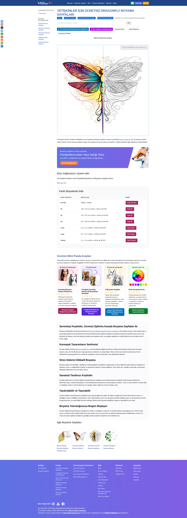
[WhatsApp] (2, 33)
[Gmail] (2, 24)
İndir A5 (129, 209)
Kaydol (146, 3)
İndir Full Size (131, 202)
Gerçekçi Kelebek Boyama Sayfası (78, 447)
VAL (89, 3)
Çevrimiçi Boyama (78, 468)
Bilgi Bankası (137, 468)
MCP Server (119, 471)
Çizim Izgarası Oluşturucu (81, 474)
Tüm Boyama (42, 468)
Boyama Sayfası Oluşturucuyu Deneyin (67, 311)
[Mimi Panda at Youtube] (58, 504)
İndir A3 (129, 221)
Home (59, 18)
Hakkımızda (101, 482)
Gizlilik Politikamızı (111, 513)
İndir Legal (130, 234)
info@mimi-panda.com (71, 513)
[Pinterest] (2, 36)
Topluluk (100, 474)
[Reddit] (2, 40)
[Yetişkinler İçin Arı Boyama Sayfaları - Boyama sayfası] (95, 436)
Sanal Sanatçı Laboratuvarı (83, 465)
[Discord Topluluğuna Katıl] (132, 3)
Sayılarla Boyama (43, 471)
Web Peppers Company (77, 510)
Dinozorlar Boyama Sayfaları (44, 29)
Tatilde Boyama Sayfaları (43, 38)
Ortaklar (100, 485)
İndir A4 (129, 215)
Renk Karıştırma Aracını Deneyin (138, 311)
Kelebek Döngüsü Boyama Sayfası (109, 447)
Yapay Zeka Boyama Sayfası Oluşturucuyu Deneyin (115, 312)
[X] (2, 27)
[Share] (2, 46)
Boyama (69, 3)
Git (129, 23)
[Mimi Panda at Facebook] (63, 504)
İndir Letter (131, 228)
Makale (108, 3)
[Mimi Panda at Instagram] (53, 504)
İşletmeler (101, 3)
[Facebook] (2, 21)
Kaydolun (136, 480)
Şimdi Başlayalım (69, 163)
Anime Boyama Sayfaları (43, 24)
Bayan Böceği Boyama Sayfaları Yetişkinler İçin (62, 448)
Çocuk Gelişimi (102, 471)
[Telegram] (2, 30)
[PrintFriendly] (2, 43)
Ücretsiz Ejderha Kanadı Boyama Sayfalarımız (104, 331)
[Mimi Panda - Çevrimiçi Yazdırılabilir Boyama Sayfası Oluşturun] (43, 3)
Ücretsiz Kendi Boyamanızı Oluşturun (74, 29)
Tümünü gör (42, 13)
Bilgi (114, 3)
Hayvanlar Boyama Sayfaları (44, 33)
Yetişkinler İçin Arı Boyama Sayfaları (94, 447)
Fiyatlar (94, 3)
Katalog (41, 465)
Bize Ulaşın (101, 488)
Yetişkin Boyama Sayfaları (43, 43)
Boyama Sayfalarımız (82, 349)
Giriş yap (139, 3)
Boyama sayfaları (70, 18)
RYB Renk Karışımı (79, 471)
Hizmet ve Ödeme (103, 496)
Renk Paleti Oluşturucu (80, 477)
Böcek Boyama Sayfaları (105, 18)
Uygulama (137, 465)
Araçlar (83, 3)
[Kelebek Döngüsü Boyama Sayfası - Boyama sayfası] (111, 436)
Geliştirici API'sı (120, 474)
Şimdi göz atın (61, 183)
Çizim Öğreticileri (103, 480)
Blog (99, 468)
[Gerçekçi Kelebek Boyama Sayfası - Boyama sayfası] (80, 436)
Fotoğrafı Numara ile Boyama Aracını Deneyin (91, 311)
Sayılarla (77, 3)
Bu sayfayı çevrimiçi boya (102, 29)
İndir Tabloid (131, 240)
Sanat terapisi (102, 477)
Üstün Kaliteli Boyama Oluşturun (134, 47)
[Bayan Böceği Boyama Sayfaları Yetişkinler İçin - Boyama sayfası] (64, 436)
